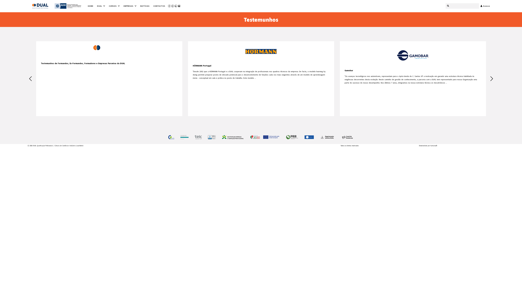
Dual (100, 6)
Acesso (486, 6)
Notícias (145, 6)
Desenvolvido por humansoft (428, 146)
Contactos (159, 6)
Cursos (113, 6)
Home (90, 6)
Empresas (129, 6)
